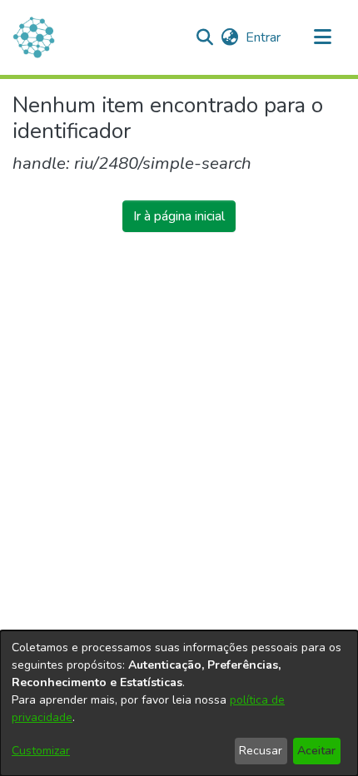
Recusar (260, 751)
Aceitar (316, 751)
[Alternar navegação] (322, 37)
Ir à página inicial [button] (179, 216)
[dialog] (179, 703)
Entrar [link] (264, 37)
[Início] (33, 37)
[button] (204, 37)
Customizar (41, 751)
